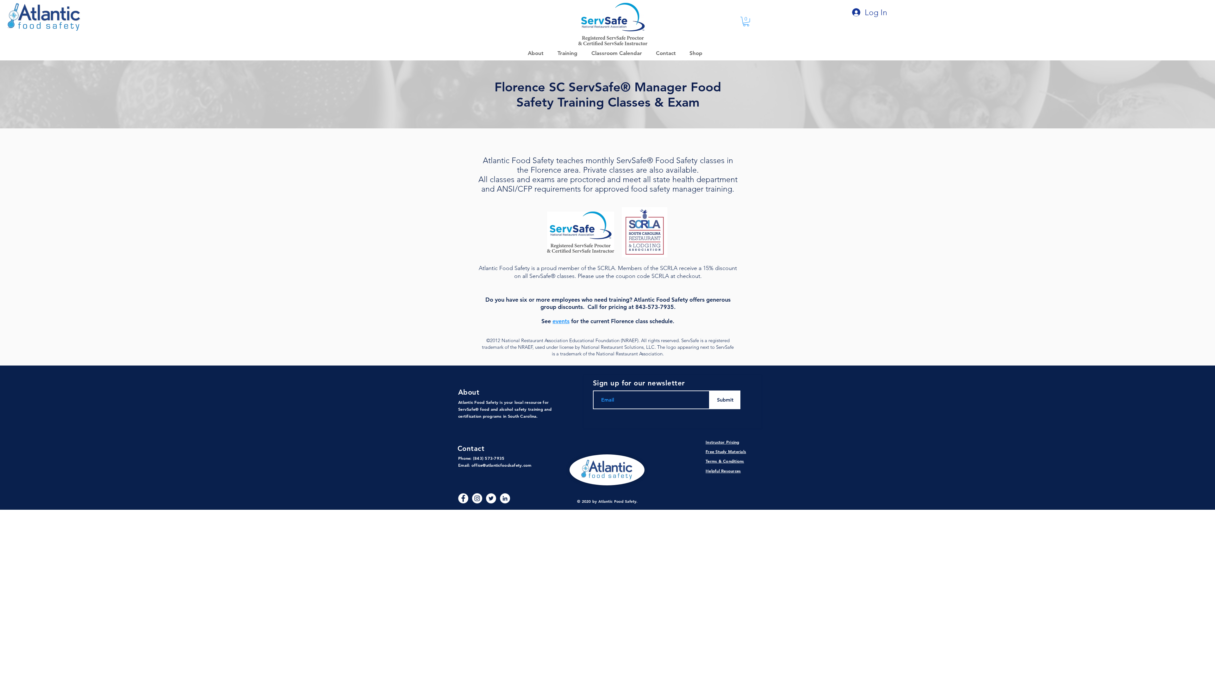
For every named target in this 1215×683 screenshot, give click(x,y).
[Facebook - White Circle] (463, 498)
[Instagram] (477, 498)
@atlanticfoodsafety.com (507, 465)
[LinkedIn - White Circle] (505, 498)
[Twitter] (491, 498)
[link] (746, 21)
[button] (694, 53)
